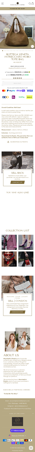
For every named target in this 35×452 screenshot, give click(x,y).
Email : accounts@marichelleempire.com (17, 401)
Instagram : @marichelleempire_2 (17, 406)
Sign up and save (17, 413)
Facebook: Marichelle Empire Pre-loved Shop (17, 408)
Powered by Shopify (17, 450)
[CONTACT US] (17, 169)
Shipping (11, 68)
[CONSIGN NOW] (17, 296)
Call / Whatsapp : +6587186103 (17, 403)
